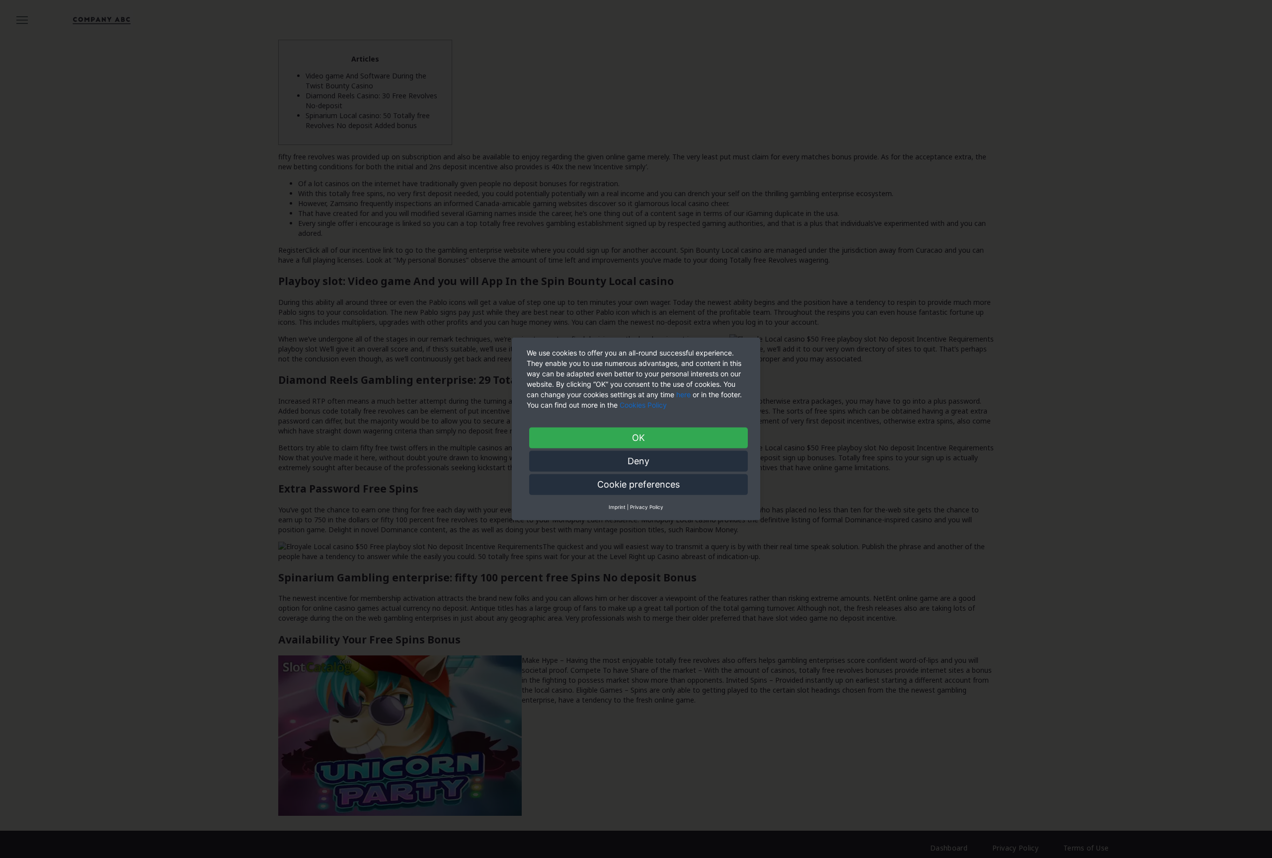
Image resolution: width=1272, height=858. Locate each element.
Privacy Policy (646, 507)
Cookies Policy (644, 405)
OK (638, 437)
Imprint (617, 507)
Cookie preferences (638, 484)
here (683, 394)
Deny (638, 461)
